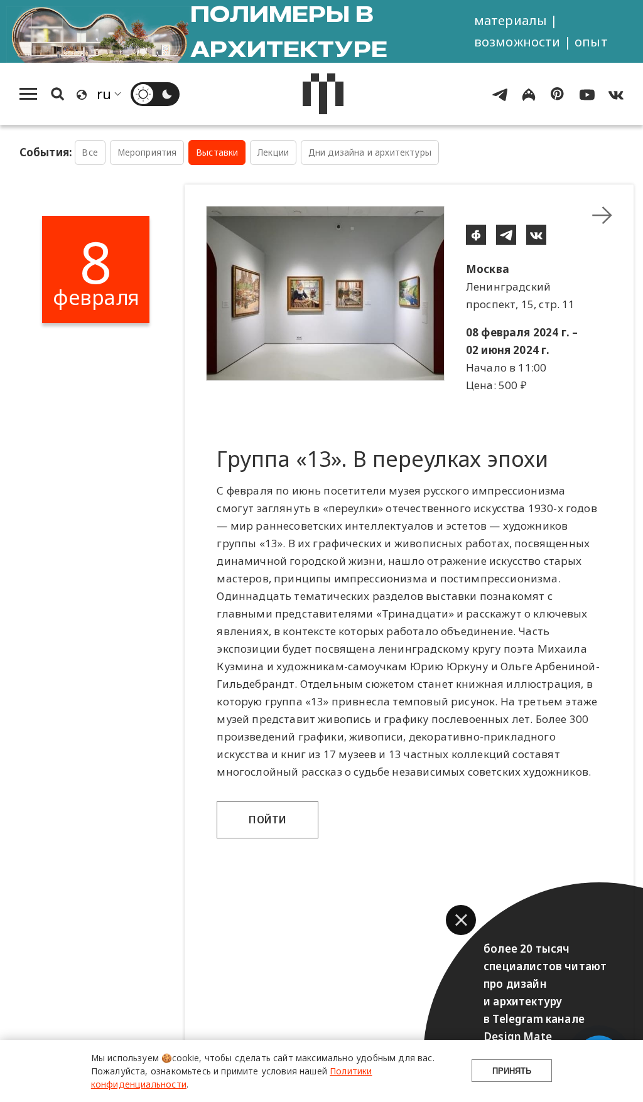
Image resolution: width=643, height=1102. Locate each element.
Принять (511, 1071)
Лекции (273, 152)
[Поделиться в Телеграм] (506, 235)
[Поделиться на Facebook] (476, 235)
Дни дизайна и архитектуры (369, 152)
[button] (461, 920)
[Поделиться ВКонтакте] (536, 235)
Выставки (217, 152)
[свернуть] (602, 215)
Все (90, 152)
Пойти (267, 819)
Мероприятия (147, 152)
